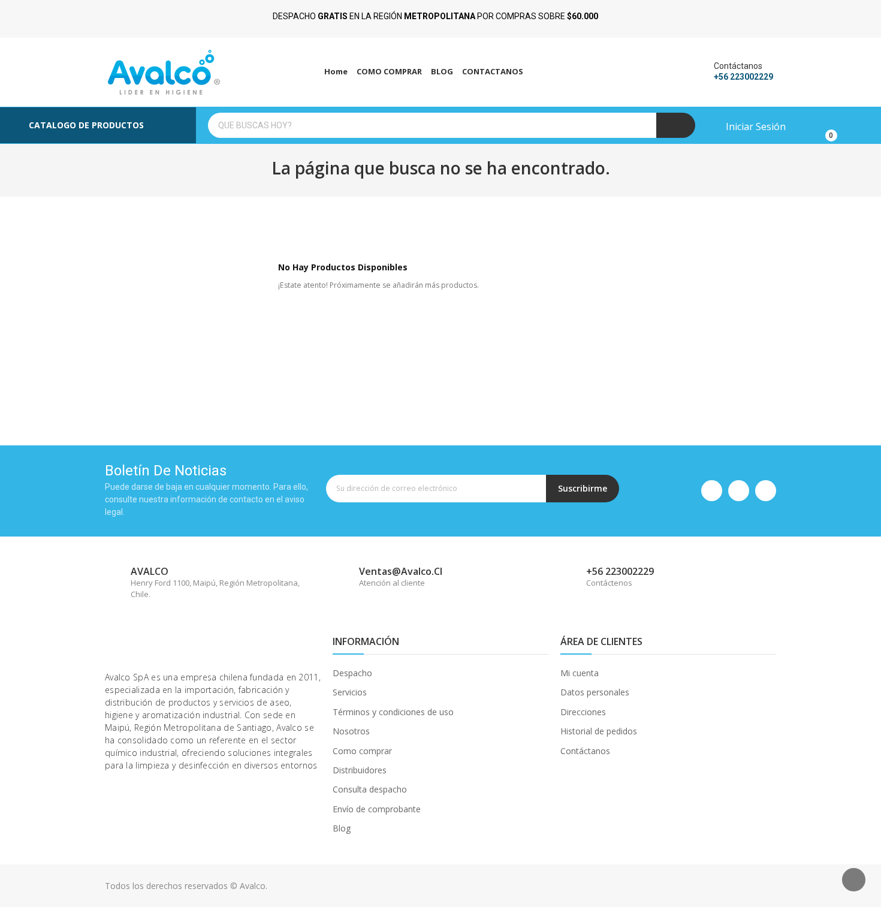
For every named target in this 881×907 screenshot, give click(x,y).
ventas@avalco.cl (400, 571)
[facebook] (711, 490)
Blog (342, 828)
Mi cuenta (579, 673)
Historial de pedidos (598, 731)
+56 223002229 (743, 77)
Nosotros (351, 731)
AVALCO (149, 571)
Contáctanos (585, 751)
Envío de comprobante (377, 809)
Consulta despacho (370, 789)
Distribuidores (360, 770)
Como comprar (362, 751)
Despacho (352, 673)
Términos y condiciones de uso (393, 712)
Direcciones (583, 712)
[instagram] (738, 490)
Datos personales (594, 692)
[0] (822, 125)
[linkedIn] (765, 490)
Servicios (350, 692)
